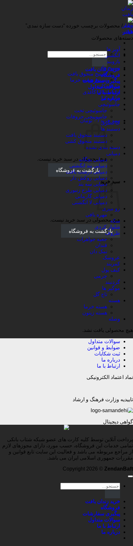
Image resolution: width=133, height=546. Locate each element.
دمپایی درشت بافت (86, 171)
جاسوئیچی (109, 104)
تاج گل (100, 294)
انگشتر (113, 55)
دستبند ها (110, 129)
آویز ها (113, 49)
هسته (114, 300)
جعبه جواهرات (92, 239)
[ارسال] (99, 62)
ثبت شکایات (107, 353)
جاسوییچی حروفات (86, 116)
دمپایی (113, 153)
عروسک (111, 257)
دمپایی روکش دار (88, 178)
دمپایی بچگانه (93, 159)
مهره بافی (96, 214)
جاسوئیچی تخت (90, 110)
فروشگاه (110, 507)
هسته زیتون (94, 312)
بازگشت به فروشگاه (91, 231)
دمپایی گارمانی (91, 196)
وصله (114, 319)
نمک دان (98, 251)
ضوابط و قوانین (103, 347)
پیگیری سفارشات (101, 513)
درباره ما (110, 359)
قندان (101, 245)
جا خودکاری (107, 86)
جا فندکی (110, 98)
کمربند (113, 263)
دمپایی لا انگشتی (89, 202)
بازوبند (113, 61)
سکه (115, 220)
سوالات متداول (104, 341)
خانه (128, 25)
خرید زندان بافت (102, 501)
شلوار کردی (107, 227)
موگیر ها (111, 288)
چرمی (100, 276)
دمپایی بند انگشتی (88, 165)
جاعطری (110, 122)
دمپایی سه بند (92, 184)
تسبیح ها (111, 67)
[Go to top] (130, 476)
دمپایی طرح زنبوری (86, 190)
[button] (100, 120)
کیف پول (110, 270)
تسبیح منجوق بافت (87, 73)
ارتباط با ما (108, 366)
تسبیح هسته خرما (88, 80)
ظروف (112, 233)
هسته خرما (95, 306)
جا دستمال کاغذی (101, 92)
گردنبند (112, 282)
